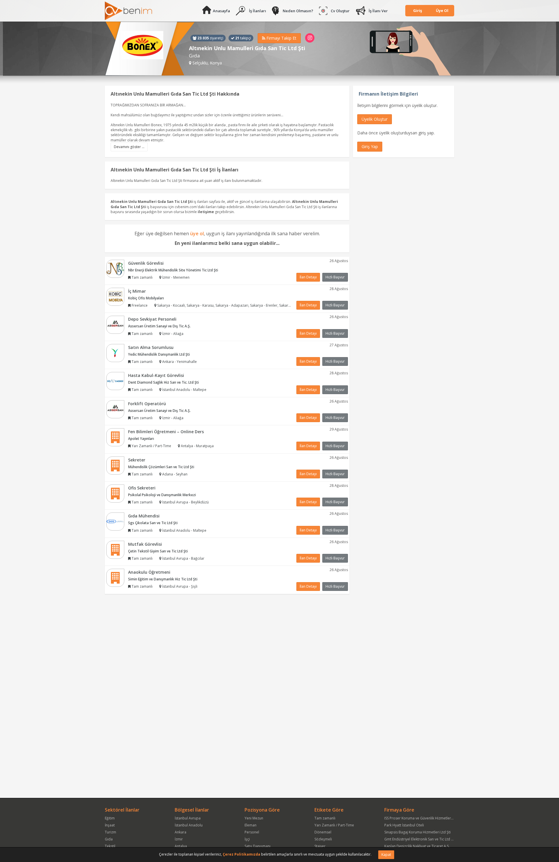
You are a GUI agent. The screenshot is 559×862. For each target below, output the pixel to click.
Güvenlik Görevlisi (146, 263)
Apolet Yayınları (141, 438)
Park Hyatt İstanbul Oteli (404, 825)
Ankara (180, 832)
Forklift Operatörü (147, 403)
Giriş (417, 10)
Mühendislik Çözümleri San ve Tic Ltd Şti (161, 466)
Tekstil (110, 846)
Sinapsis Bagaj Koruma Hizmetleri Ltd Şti (417, 832)
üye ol (197, 233)
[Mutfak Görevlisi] (115, 549)
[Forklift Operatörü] (115, 408)
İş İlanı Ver (378, 10)
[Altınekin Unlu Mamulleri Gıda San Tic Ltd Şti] (150, 49)
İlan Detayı (308, 277)
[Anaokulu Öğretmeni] (115, 577)
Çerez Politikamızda (241, 854)
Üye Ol (442, 10)
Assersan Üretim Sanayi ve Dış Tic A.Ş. (159, 326)
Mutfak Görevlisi (145, 544)
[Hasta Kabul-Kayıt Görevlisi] (115, 380)
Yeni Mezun (254, 818)
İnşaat (110, 825)
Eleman (250, 825)
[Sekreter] (115, 465)
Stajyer (320, 846)
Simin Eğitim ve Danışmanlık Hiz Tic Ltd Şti (162, 579)
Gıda (109, 839)
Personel (252, 832)
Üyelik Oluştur (375, 119)
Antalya (181, 846)
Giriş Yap (370, 146)
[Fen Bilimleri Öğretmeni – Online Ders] (115, 436)
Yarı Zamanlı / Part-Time (334, 825)
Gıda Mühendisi (144, 516)
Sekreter (136, 460)
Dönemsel (322, 832)
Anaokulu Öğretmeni (149, 572)
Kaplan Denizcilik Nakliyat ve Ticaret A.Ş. (417, 846)
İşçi (247, 839)
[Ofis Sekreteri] (115, 493)
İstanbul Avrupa (188, 818)
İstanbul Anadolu (189, 825)
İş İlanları (257, 10)
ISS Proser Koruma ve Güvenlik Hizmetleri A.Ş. (421, 818)
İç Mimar (137, 291)
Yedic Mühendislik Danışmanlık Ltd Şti (159, 354)
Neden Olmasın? (298, 10)
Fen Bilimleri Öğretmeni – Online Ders (166, 431)
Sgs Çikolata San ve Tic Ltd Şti (153, 522)
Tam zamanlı (324, 818)
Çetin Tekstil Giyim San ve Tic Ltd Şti (158, 551)
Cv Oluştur (340, 10)
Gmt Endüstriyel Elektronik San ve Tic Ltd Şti (419, 839)
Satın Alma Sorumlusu (151, 347)
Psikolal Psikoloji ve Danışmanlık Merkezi (162, 494)
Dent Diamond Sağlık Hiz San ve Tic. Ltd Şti (163, 382)
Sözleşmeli (323, 839)
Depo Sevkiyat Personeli (152, 319)
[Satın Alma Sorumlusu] (115, 352)
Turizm (110, 832)
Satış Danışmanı (257, 846)
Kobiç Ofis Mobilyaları (146, 298)
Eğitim (110, 818)
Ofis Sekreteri (141, 488)
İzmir (179, 839)
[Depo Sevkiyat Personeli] (115, 324)
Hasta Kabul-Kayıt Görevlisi (156, 375)
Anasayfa (221, 10)
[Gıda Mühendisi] (115, 521)
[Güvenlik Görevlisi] (115, 268)
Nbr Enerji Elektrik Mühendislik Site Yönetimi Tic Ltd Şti (173, 270)
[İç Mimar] (115, 296)
